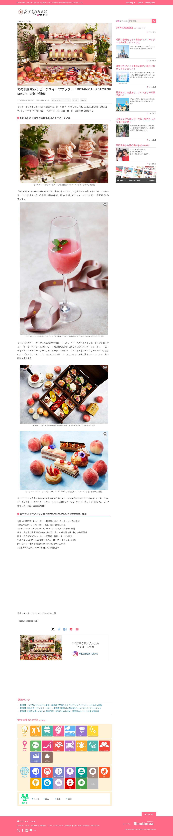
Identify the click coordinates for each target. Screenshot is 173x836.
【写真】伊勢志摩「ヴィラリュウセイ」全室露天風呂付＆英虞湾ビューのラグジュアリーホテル (60, 708)
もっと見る (152, 32)
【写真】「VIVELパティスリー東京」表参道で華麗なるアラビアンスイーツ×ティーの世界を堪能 (60, 705)
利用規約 (43, 825)
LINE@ (35, 830)
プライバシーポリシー (55, 825)
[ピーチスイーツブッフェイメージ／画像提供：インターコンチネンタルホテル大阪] (64, 153)
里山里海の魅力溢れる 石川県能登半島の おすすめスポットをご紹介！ (140, 152)
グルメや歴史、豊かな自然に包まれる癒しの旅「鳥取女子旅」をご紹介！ (142, 101)
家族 (70, 799)
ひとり (36, 799)
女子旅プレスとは (23, 825)
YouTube (30, 830)
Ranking (129, 3)
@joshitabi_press (88, 653)
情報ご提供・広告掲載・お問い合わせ (87, 825)
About (140, 3)
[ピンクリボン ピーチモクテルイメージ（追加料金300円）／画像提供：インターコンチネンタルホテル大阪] (64, 268)
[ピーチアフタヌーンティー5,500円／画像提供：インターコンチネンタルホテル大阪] (64, 394)
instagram (26, 830)
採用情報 (68, 825)
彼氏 (47, 799)
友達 (58, 799)
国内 (30, 21)
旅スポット (124, 21)
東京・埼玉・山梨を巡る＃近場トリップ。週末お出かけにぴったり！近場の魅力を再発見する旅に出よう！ (142, 75)
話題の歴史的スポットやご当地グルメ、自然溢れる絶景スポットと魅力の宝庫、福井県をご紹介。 (142, 128)
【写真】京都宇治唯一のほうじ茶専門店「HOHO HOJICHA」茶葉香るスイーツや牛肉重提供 (59, 711)
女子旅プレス (21, 21)
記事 (117, 21)
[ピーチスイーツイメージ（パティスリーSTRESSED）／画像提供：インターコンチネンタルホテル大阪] (64, 460)
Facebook (22, 830)
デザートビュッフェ (60, 100)
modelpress (150, 3)
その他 (92, 784)
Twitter (18, 830)
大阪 (75, 100)
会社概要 (34, 825)
